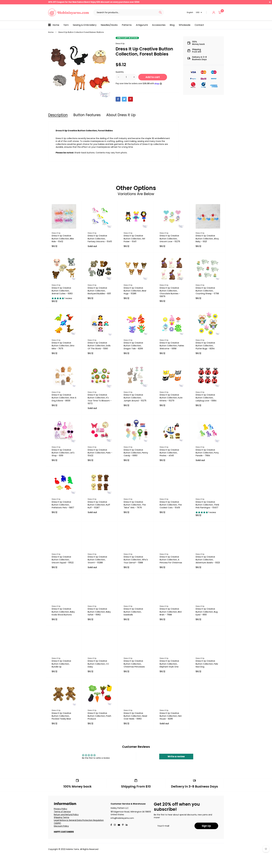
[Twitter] (124, 99)
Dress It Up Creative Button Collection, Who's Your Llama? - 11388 (136, 559)
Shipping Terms (61, 817)
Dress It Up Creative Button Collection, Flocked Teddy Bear (61, 716)
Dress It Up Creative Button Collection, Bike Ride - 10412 (63, 238)
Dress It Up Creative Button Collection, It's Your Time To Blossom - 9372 (99, 399)
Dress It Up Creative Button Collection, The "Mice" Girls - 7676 (135, 504)
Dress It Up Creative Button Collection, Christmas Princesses (134, 663)
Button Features (87, 115)
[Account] (214, 12)
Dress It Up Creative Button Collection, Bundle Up (61, 663)
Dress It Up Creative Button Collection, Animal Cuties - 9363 (62, 290)
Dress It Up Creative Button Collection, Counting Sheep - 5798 (207, 290)
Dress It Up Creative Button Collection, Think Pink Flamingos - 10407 (207, 504)
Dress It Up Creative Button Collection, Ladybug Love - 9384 (206, 397)
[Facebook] (118, 99)
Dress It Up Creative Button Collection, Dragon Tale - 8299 (133, 345)
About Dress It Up (121, 115)
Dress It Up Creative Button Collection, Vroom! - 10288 (97, 559)
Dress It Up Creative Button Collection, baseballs (133, 611)
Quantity (120, 72)
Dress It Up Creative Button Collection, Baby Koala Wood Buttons (63, 611)
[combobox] (125, 12)
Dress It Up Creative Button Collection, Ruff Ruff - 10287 (99, 504)
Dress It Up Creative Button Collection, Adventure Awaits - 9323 (208, 559)
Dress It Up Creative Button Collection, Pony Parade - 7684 (207, 452)
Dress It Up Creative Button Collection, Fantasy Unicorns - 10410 (100, 238)
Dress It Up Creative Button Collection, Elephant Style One (169, 663)
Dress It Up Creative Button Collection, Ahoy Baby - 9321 (207, 238)
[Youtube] (127, 825)
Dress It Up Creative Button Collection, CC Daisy (98, 663)
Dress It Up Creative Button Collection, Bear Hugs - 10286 (135, 290)
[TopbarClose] (270, 2)
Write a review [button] (176, 756)
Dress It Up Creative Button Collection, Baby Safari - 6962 (99, 611)
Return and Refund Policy (66, 814)
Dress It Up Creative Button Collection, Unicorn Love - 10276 (170, 238)
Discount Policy (61, 826)
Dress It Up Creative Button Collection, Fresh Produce (99, 716)
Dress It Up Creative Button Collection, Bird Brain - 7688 (170, 611)
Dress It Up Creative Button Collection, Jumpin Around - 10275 (135, 397)
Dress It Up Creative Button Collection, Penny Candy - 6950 (136, 452)
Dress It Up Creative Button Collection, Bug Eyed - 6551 (207, 611)
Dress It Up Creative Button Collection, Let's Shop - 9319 (63, 452)
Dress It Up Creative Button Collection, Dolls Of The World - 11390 (99, 345)
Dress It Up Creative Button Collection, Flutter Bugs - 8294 (205, 345)
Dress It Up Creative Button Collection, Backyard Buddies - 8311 (99, 290)
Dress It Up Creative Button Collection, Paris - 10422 (100, 452)
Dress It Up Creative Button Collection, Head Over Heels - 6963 (135, 716)
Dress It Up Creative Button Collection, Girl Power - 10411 (134, 238)
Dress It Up (120, 43)
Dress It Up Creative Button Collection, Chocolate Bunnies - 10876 (170, 292)
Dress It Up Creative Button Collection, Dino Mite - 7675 (63, 345)
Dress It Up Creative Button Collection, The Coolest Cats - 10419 (171, 504)
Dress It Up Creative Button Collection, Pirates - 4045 (169, 452)
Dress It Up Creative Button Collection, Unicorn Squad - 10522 (63, 559)
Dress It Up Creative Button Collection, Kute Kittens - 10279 (171, 397)
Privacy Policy (60, 808)
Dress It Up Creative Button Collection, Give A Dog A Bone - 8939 (64, 397)
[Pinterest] (130, 99)
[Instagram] (115, 825)
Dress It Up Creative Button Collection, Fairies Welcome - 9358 (172, 345)
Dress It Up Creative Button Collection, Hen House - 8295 (171, 716)
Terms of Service (62, 811)
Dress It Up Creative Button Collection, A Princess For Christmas (171, 559)
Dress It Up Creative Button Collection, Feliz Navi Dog (207, 663)
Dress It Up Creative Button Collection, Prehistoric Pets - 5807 (63, 504)
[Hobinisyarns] (68, 12)
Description (58, 115)
